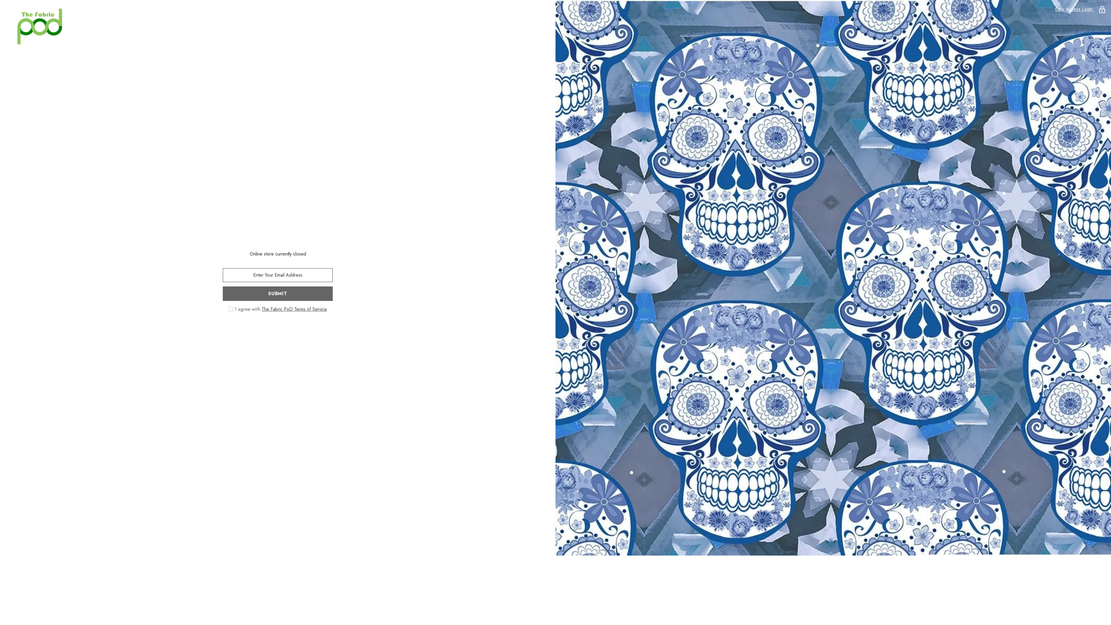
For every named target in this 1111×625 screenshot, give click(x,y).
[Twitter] (302, 327)
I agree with (247, 309)
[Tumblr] (285, 327)
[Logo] (277, 26)
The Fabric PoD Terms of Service (294, 309)
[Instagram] (269, 327)
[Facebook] (253, 327)
